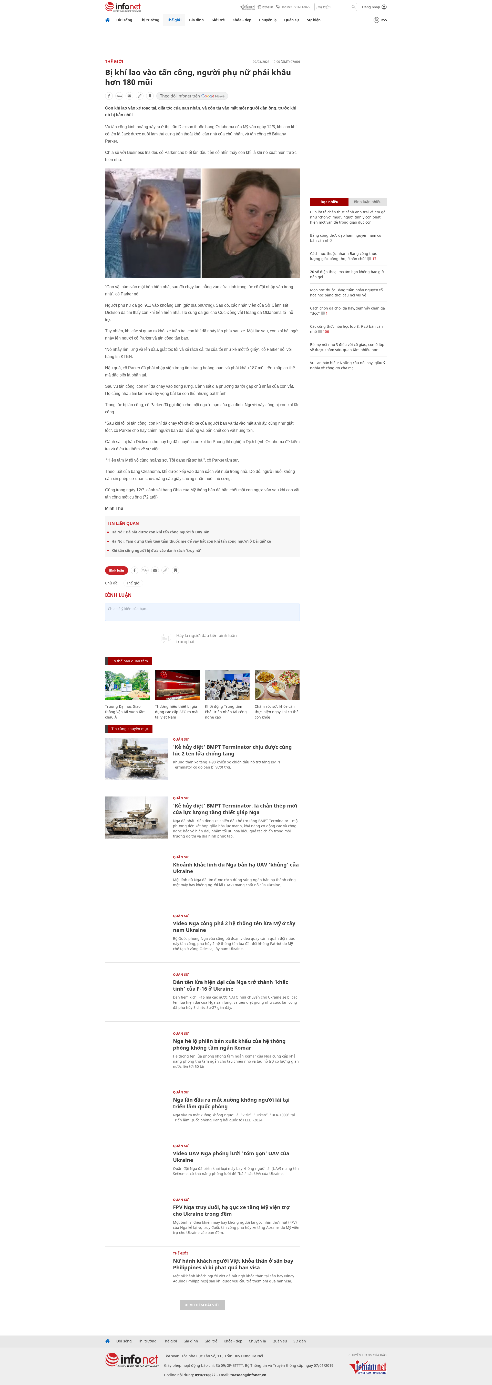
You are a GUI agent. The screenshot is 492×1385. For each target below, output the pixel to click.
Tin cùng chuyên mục (130, 728)
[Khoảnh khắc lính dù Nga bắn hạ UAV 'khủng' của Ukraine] (136, 876)
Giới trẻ (218, 19)
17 (373, 258)
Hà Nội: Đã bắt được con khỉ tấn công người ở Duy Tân (160, 532)
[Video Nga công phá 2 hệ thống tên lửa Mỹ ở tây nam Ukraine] (136, 935)
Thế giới (174, 19)
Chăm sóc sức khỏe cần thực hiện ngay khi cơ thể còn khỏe (277, 712)
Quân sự (291, 19)
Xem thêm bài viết (202, 1304)
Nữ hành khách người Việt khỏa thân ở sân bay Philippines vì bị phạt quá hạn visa (233, 1264)
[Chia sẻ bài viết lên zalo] (119, 96)
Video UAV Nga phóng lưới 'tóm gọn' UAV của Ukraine (231, 1156)
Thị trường (149, 19)
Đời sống (124, 19)
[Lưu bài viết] (150, 96)
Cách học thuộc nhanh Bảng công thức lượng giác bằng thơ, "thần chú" (343, 256)
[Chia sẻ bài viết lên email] (129, 96)
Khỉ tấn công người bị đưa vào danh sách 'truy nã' (156, 550)
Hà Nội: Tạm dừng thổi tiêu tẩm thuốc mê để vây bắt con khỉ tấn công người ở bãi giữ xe (191, 541)
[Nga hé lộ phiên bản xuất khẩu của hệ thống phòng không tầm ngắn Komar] (136, 1053)
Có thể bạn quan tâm (129, 661)
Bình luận (116, 570)
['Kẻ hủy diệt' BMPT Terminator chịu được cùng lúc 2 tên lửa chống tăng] (136, 759)
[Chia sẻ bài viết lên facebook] (109, 96)
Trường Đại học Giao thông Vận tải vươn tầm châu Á (125, 712)
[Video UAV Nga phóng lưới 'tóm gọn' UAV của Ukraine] (136, 1165)
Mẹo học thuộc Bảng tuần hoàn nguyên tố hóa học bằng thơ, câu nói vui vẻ (346, 292)
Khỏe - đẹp (241, 19)
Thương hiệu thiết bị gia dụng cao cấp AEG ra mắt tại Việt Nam (177, 712)
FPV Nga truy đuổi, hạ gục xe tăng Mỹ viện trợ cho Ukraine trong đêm (231, 1210)
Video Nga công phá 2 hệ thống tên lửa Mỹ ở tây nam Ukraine (234, 926)
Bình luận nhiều (368, 201)
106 (325, 331)
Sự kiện (314, 19)
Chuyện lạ (267, 19)
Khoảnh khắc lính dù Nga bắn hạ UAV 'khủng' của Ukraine (236, 868)
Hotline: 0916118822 (296, 7)
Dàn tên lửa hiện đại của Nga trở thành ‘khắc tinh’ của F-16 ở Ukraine (230, 985)
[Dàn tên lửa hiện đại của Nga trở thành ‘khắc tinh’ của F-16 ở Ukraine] (136, 994)
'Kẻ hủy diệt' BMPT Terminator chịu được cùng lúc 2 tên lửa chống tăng (232, 750)
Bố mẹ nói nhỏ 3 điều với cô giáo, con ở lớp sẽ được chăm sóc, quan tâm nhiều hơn (347, 347)
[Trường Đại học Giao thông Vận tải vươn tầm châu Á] (127, 685)
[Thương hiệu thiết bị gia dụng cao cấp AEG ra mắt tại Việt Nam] (177, 685)
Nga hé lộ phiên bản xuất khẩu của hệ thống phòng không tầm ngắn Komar (229, 1044)
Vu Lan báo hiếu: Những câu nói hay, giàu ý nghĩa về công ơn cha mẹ (347, 365)
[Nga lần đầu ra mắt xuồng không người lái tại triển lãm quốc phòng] (136, 1111)
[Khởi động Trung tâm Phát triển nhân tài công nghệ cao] (227, 685)
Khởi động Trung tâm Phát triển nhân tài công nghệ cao (226, 712)
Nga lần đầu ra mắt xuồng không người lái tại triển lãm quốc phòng (231, 1103)
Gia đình (196, 19)
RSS (384, 19)
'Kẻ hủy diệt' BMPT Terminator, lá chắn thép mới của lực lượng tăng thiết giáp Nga (235, 809)
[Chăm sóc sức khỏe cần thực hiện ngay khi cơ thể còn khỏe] (277, 685)
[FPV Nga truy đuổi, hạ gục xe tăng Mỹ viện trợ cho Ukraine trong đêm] (136, 1219)
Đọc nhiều (329, 201)
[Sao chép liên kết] (140, 96)
